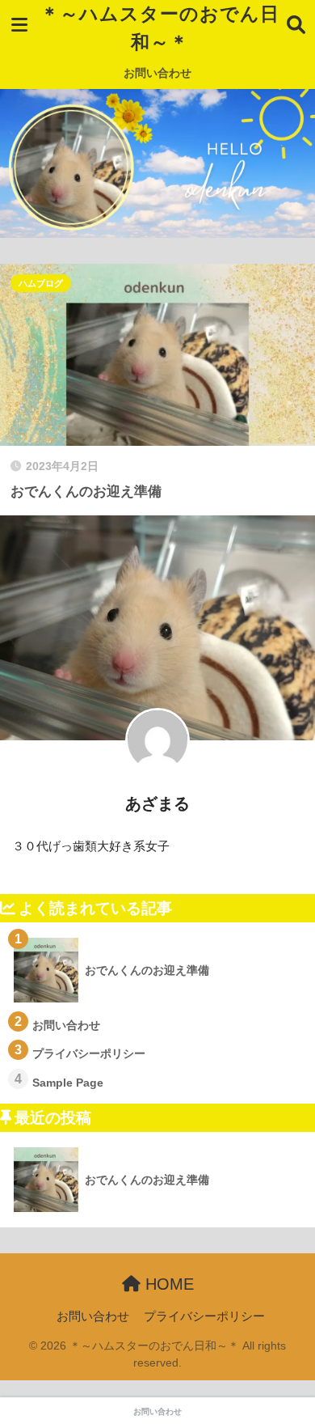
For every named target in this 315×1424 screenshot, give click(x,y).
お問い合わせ (157, 72)
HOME (167, 1284)
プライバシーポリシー (204, 1316)
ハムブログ (41, 283)
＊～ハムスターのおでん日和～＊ (159, 28)
